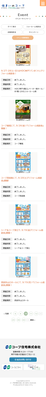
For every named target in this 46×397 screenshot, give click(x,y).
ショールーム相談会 (34, 26)
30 (18, 320)
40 (23, 320)
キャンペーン (33, 32)
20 (13, 320)
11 (31, 314)
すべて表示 (12, 26)
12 (36, 314)
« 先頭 (6, 314)
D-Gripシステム (28, 384)
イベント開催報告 (23, 38)
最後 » (32, 320)
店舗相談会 (12, 32)
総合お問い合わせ (24, 359)
